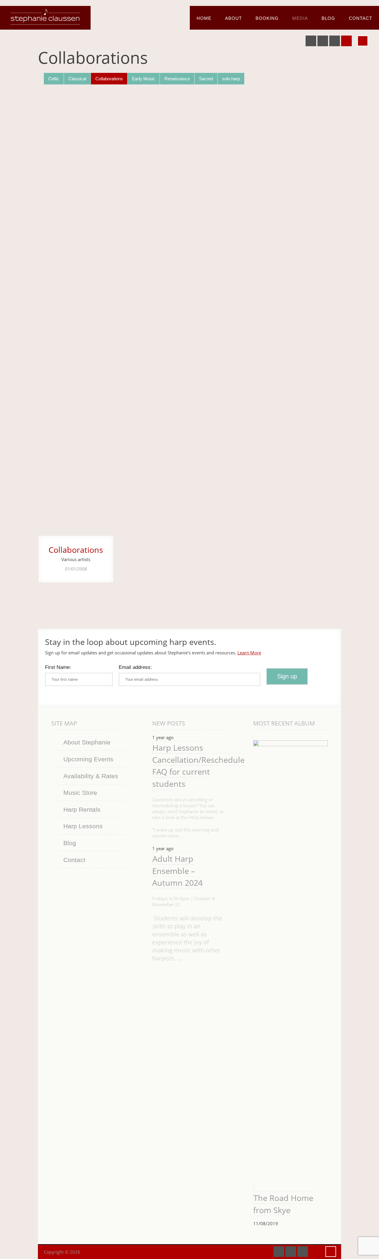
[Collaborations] (75, 314)
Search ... (362, 41)
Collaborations (109, 78)
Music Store (80, 792)
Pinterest (334, 41)
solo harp (231, 78)
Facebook (311, 41)
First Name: (58, 667)
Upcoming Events (88, 759)
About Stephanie (86, 742)
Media (300, 18)
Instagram (346, 41)
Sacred (206, 78)
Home (204, 18)
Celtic (53, 78)
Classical (77, 78)
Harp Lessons (83, 826)
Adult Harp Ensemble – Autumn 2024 (177, 870)
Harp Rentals (81, 809)
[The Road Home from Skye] (290, 962)
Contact (360, 18)
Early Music (143, 78)
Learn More (249, 653)
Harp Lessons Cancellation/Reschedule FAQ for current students (198, 765)
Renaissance (177, 78)
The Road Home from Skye (283, 1203)
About (233, 18)
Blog (328, 18)
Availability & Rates (90, 776)
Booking (267, 18)
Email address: (135, 667)
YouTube (322, 41)
